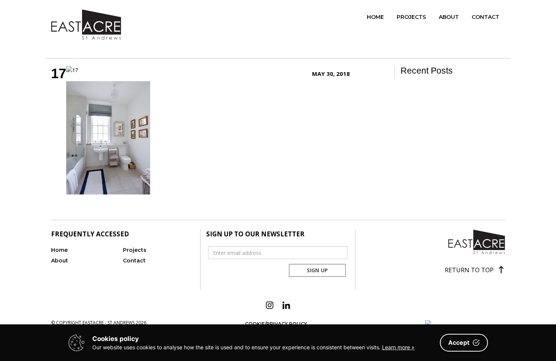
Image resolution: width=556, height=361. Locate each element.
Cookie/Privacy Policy (276, 324)
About (449, 17)
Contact (485, 17)
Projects (411, 17)
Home (375, 17)
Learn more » (398, 347)
